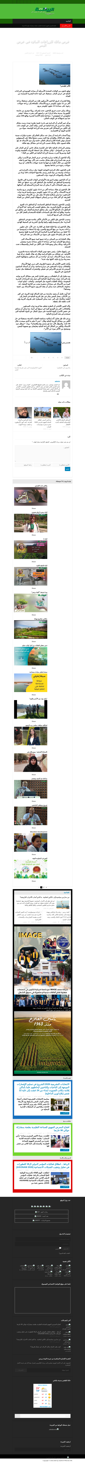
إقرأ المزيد (65, 1113)
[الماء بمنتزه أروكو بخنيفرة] (30, 523)
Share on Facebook (38, 508)
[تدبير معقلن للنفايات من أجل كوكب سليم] (30, 656)
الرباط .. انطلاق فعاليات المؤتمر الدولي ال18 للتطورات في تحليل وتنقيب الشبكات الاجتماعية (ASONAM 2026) (42, 1165)
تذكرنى (57, 1249)
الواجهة (40, 1096)
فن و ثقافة (34, 1170)
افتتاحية (66, 892)
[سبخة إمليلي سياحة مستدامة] (30, 683)
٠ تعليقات (37, 908)
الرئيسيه (69, 60)
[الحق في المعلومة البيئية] (30, 869)
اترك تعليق (47, 54)
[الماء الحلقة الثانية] (30, 576)
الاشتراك (20, 1370)
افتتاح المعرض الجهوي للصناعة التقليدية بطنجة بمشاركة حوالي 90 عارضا (39, 25)
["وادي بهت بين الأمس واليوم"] (30, 709)
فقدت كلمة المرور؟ (64, 1253)
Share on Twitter (41, 508)
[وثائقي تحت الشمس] (30, 496)
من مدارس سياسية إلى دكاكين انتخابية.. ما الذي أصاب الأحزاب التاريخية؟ (44, 897)
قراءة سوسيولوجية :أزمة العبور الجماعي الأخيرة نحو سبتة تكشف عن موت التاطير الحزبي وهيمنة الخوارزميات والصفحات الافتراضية (28, 915)
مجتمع (35, 1133)
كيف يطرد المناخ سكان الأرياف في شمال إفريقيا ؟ (45, 1347)
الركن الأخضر (27, 52)
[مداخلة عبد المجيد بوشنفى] (30, 789)
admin (54, 52)
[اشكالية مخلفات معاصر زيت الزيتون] (30, 736)
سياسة (35, 1096)
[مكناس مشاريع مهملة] (30, 629)
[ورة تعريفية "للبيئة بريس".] (30, 603)
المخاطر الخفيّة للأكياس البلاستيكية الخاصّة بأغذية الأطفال (62, 422)
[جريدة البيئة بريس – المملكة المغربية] (42, 11)
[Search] (17, 1416)
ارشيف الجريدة (65, 1446)
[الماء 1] (30, 549)
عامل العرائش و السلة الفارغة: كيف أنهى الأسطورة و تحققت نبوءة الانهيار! (23, 422)
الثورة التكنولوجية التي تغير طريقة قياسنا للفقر (28, 367)
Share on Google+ (45, 508)
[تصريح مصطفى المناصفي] (30, 816)
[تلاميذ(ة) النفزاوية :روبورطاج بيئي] (30, 762)
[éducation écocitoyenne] (30, 842)
